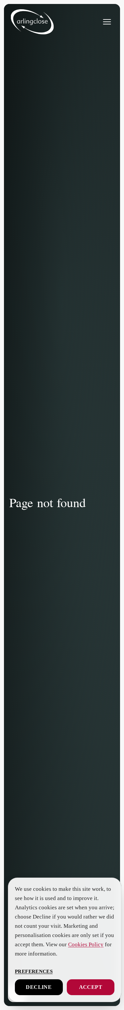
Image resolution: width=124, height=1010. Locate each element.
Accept (90, 987)
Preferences (33, 971)
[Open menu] (106, 21)
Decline (38, 987)
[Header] (32, 21)
